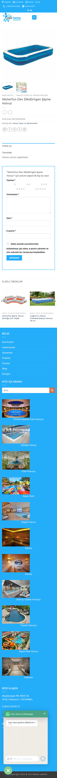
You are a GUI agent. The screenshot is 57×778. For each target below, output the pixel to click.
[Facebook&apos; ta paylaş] (9, 129)
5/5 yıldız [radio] (30, 189)
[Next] (50, 54)
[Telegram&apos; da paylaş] (24, 129)
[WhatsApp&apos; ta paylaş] (4, 129)
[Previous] (6, 54)
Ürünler (6, 363)
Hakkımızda (8, 347)
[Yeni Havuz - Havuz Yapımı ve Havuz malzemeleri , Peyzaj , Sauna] (16, 17)
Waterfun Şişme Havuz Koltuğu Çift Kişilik (13, 317)
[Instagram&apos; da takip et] (28, 10)
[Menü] (34, 17)
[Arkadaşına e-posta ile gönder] (14, 129)
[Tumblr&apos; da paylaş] (19, 129)
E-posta (11, 231)
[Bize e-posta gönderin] (31, 10)
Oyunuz (11, 180)
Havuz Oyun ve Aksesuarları (32, 95)
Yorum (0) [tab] (7, 146)
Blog (4, 368)
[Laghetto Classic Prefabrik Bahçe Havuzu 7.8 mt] (42, 298)
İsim (9, 218)
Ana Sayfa (7, 95)
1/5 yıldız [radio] (9, 184)
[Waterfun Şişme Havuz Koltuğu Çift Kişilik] (14, 298)
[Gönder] (52, 390)
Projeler (6, 358)
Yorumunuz (13, 194)
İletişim (6, 374)
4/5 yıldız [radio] (11, 189)
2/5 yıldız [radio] (21, 184)
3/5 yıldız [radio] (36, 184)
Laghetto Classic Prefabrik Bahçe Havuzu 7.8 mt (41, 318)
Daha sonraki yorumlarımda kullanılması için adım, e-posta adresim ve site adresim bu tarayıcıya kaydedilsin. (27, 248)
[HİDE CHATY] (8, 770)
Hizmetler (7, 352)
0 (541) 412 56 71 (11, 706)
